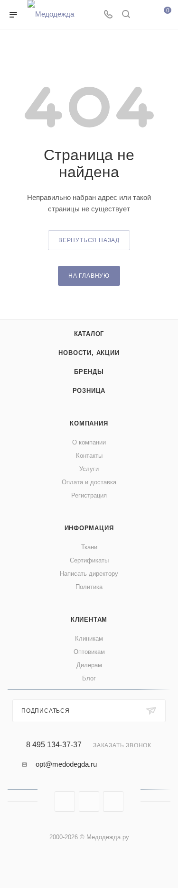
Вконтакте (65, 801)
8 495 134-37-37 (54, 745)
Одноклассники (113, 801)
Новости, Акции (88, 352)
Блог (89, 678)
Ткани (89, 547)
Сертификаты (89, 560)
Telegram (89, 801)
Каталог (89, 333)
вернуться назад (89, 240)
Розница (89, 390)
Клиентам (89, 619)
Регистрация (89, 495)
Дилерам (89, 665)
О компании (89, 442)
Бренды (89, 371)
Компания (89, 423)
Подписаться (45, 710)
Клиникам (89, 638)
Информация (89, 528)
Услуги (89, 468)
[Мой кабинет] (144, 15)
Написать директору (89, 573)
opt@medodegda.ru (66, 764)
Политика (89, 586)
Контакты (89, 455)
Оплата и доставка (89, 482)
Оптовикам (89, 651)
